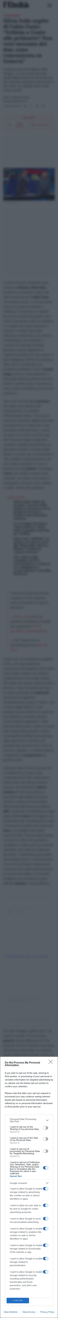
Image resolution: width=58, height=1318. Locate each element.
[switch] (45, 1128)
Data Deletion (11, 1312)
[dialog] (29, 1187)
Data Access (29, 1312)
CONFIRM (18, 1300)
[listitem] (29, 1120)
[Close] (52, 1063)
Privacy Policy (47, 1312)
